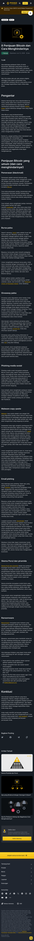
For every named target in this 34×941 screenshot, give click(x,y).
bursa (14, 232)
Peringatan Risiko (12, 932)
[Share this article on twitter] (2, 737)
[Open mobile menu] (31, 3)
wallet (29, 431)
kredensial (10, 207)
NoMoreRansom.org (10, 682)
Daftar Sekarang (17, 838)
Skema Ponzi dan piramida (9, 566)
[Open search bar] (19, 3)
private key (16, 328)
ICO (5, 342)
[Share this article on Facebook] (10, 737)
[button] (31, 3)
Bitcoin (9, 187)
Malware (4, 413)
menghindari (20, 521)
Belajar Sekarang (27, 12)
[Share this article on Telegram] (19, 737)
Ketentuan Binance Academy (25, 932)
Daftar (25, 3)
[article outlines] (30, 13)
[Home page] (12, 3)
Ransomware (5, 623)
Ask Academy (23, 716)
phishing (7, 487)
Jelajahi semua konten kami (15, 855)
